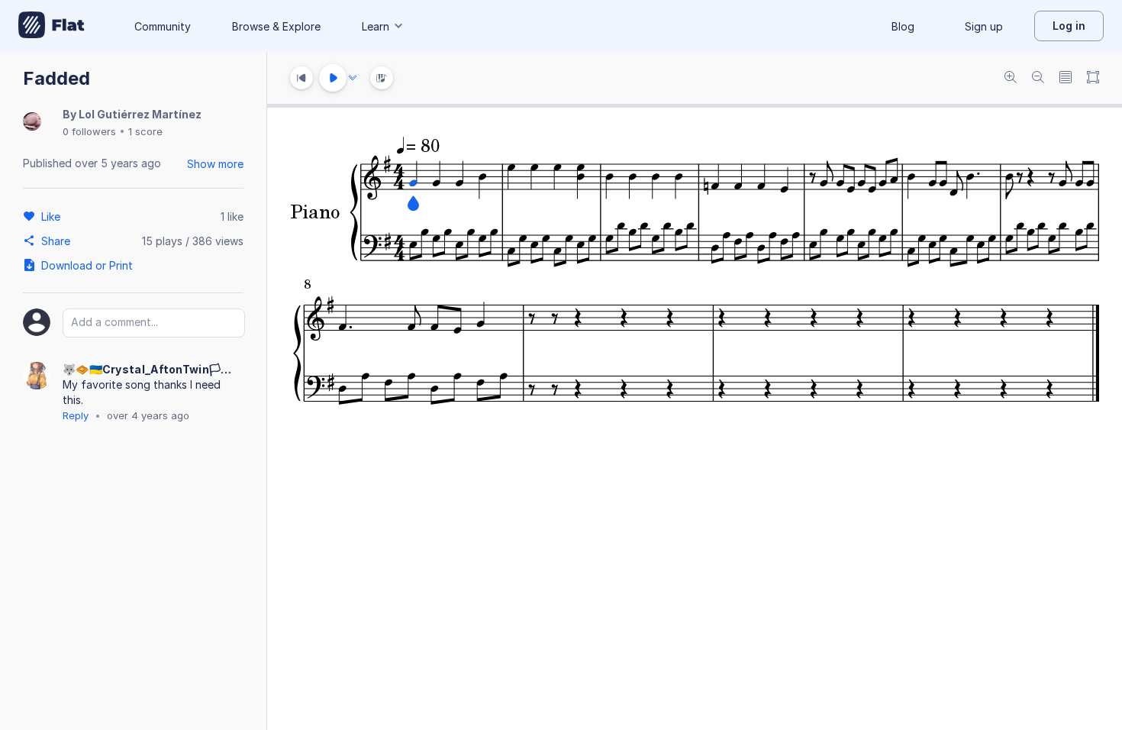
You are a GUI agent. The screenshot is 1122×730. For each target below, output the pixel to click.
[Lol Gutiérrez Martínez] (32, 122)
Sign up (984, 26)
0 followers (89, 131)
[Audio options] (353, 78)
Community (162, 26)
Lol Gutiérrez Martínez (140, 114)
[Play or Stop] (333, 78)
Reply (76, 415)
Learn (375, 26)
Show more (215, 163)
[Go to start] (301, 77)
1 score (145, 131)
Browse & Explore (276, 26)
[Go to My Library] (51, 25)
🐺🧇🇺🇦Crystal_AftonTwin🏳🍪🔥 (152, 369)
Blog (902, 26)
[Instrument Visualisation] (381, 77)
